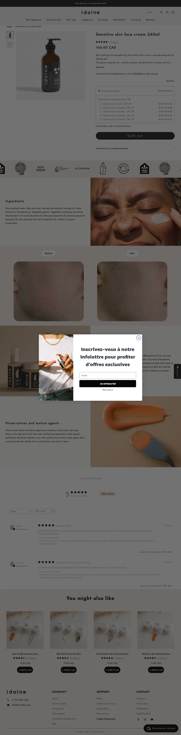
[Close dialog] (138, 337)
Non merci (108, 389)
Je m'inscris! (108, 384)
